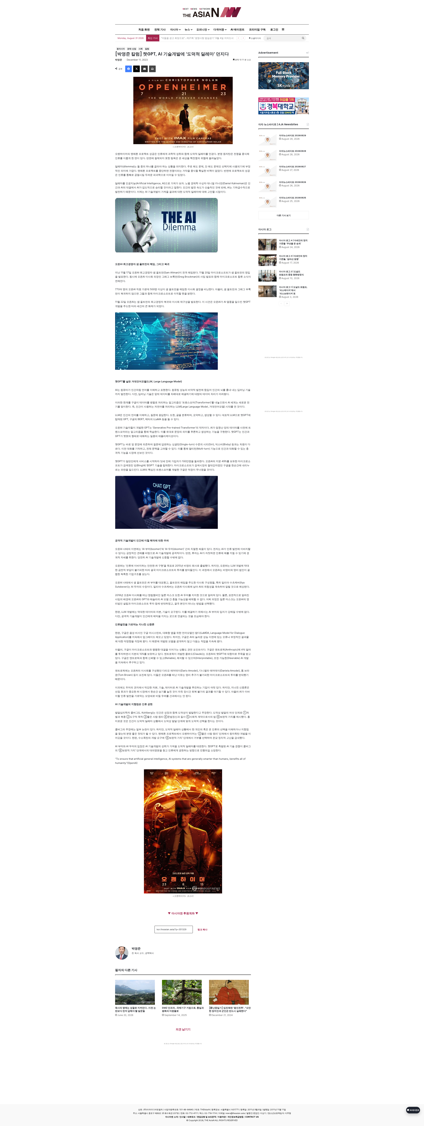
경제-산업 (131, 49)
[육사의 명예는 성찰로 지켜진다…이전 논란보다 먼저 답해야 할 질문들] (136, 992)
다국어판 (218, 29)
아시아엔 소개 (171, 1117)
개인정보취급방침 (236, 1117)
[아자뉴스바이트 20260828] (267, 155)
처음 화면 (144, 29)
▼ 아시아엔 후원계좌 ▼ (183, 913)
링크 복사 (202, 929)
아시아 (174, 29)
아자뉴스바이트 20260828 (292, 151)
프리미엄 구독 (257, 29)
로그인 (274, 29)
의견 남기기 (183, 1029)
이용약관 (222, 1117)
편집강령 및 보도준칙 (206, 1117)
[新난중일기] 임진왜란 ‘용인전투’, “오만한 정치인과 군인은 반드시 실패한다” (230, 1009)
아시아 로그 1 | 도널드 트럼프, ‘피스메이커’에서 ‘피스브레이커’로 (293, 290)
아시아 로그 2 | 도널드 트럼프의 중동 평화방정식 (291, 273)
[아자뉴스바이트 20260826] (267, 186)
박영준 (118, 59)
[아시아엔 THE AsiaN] (212, 12)
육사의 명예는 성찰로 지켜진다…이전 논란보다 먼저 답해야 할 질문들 (135, 1009)
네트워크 (191, 1117)
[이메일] (144, 69)
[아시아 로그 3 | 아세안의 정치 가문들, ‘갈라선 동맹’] (267, 260)
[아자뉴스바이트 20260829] (267, 139)
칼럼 (147, 49)
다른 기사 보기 (284, 215)
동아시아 (121, 49)
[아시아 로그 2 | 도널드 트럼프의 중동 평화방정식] (267, 276)
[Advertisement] (183, 1069)
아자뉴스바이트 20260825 (292, 197)
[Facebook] (128, 69)
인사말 (183, 1117)
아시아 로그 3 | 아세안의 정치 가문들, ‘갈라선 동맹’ (293, 257)
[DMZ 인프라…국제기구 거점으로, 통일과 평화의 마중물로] (183, 992)
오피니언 (201, 29)
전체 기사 (160, 29)
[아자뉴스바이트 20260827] (267, 171)
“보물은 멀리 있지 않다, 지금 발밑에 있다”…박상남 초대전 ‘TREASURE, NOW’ (201, 38)
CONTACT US (252, 1117)
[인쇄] (152, 69)
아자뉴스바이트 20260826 (292, 182)
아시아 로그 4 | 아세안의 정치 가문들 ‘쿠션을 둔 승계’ (293, 242)
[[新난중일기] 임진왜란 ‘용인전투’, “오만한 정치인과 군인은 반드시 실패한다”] (230, 992)
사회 (141, 49)
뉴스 (187, 29)
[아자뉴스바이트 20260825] (267, 202)
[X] (136, 69)
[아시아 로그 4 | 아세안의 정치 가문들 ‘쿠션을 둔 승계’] (267, 244)
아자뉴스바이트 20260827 (292, 166)
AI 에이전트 (237, 29)
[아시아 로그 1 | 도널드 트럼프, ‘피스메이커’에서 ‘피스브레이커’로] (267, 291)
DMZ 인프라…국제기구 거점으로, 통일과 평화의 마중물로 (183, 1009)
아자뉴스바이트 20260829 (292, 135)
